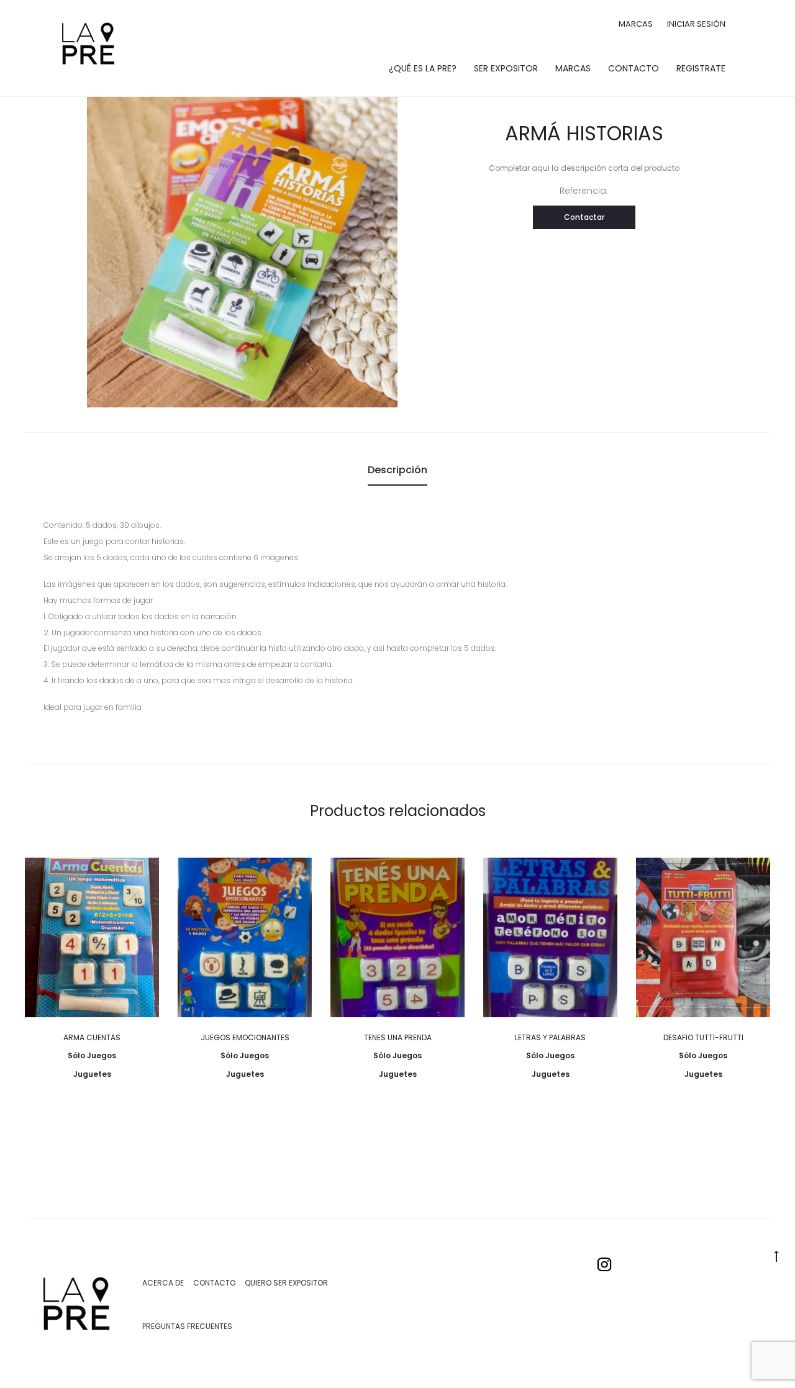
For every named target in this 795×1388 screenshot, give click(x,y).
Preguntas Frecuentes (187, 1326)
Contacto (633, 68)
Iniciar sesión (696, 24)
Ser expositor (506, 68)
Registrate (700, 68)
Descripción (397, 470)
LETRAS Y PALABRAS (550, 1037)
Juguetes (92, 1074)
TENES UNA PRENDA (398, 1037)
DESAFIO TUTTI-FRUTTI (703, 1037)
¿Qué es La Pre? (423, 68)
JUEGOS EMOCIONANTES (245, 1037)
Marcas (636, 24)
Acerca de (163, 1282)
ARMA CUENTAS (91, 1037)
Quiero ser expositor (286, 1282)
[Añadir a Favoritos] (143, 873)
